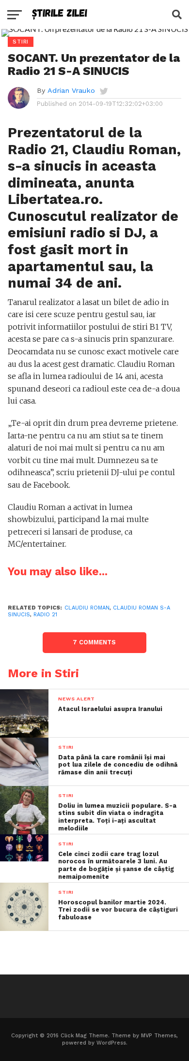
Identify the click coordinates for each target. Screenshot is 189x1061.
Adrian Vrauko (71, 90)
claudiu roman (87, 608)
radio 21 (45, 614)
